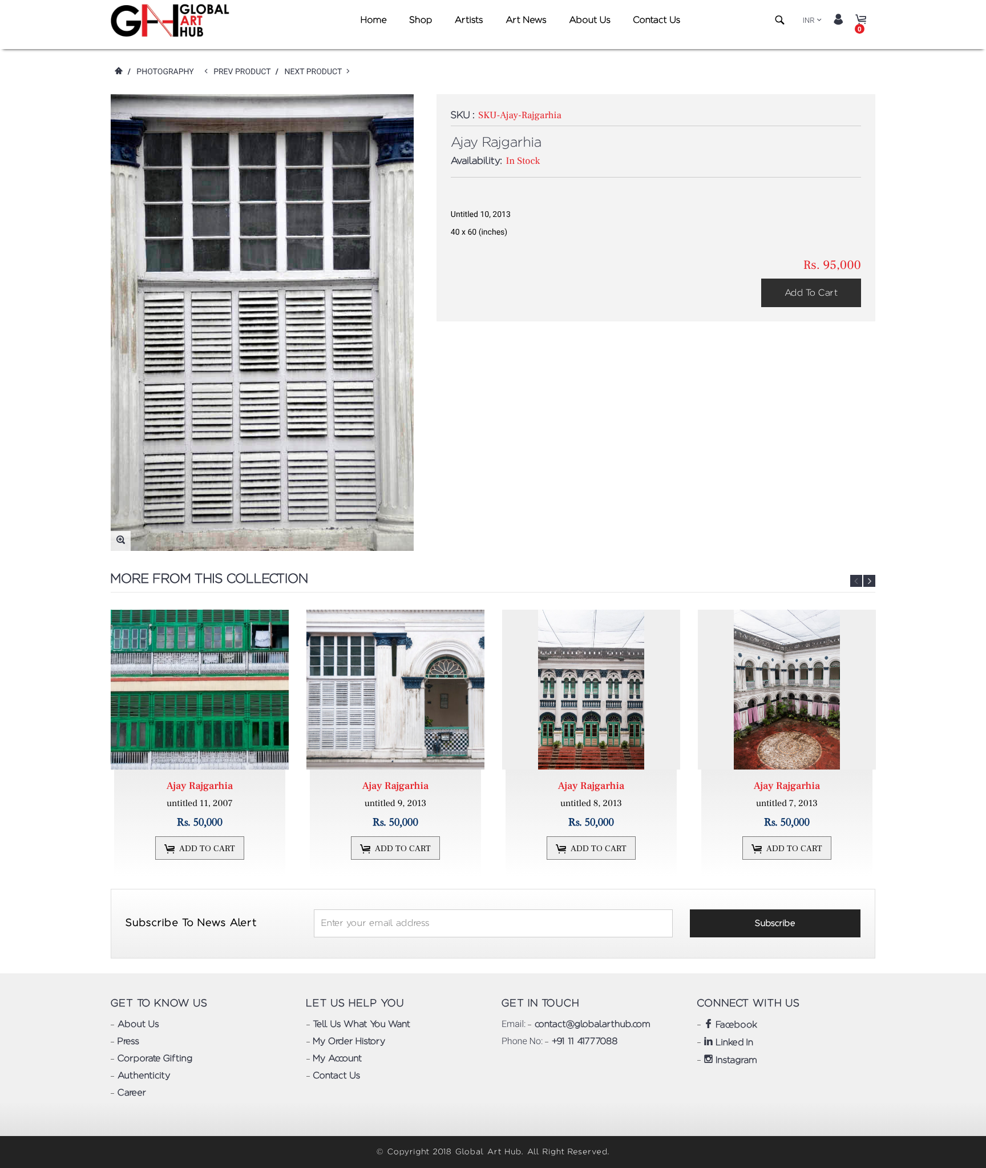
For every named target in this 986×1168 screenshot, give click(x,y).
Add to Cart (811, 292)
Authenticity (144, 1076)
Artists (469, 20)
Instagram (735, 1060)
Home (373, 20)
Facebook (735, 1025)
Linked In (733, 1043)
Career (132, 1093)
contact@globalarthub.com (592, 1024)
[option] (201, 743)
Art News (526, 20)
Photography (164, 71)
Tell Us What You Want (361, 1024)
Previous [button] (856, 581)
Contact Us (656, 20)
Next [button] (869, 581)
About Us (590, 20)
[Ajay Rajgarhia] (200, 690)
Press (128, 1041)
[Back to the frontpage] (118, 71)
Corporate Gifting (155, 1059)
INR (809, 21)
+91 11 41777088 (584, 1041)
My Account (337, 1059)
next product (315, 71)
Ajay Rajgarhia (200, 786)
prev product (244, 71)
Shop (420, 20)
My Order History (349, 1041)
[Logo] (172, 20)
